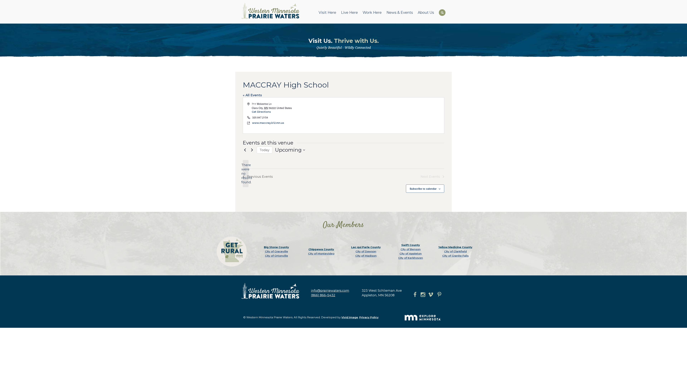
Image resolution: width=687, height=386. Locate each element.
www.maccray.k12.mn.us (268, 122)
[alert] (246, 173)
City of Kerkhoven (410, 258)
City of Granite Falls (455, 255)
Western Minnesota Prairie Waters (271, 11)
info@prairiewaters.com (330, 291)
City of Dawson (365, 251)
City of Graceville (276, 251)
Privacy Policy (369, 317)
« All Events (252, 95)
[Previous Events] (245, 150)
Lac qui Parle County (366, 247)
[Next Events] (252, 150)
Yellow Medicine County (455, 247)
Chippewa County (321, 249)
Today (264, 150)
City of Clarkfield (455, 251)
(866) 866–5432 (323, 295)
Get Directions (261, 111)
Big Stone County (276, 247)
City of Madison (366, 255)
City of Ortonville (276, 255)
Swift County (410, 245)
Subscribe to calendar (423, 188)
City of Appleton (410, 253)
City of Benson (411, 249)
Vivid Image (349, 317)
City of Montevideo (321, 253)
